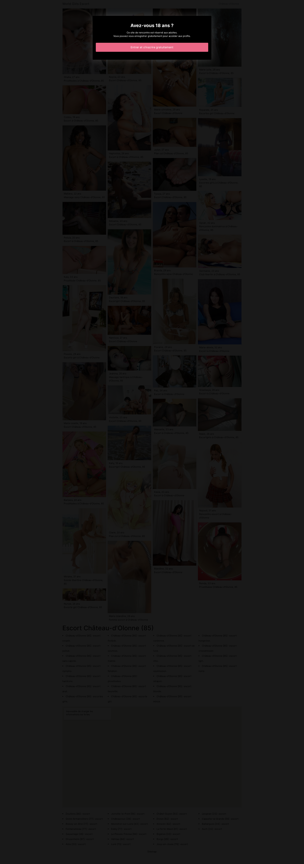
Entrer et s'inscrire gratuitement (152, 47)
